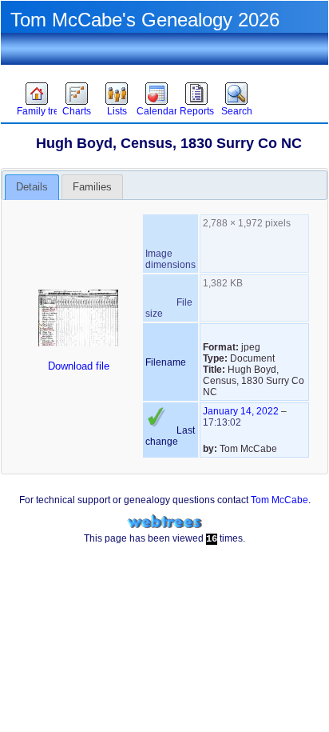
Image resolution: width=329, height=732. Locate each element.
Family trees (37, 111)
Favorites (38, 68)
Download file (78, 366)
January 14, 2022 (241, 411)
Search (236, 111)
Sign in (183, 68)
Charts (76, 111)
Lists (117, 111)
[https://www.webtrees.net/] (164, 522)
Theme (87, 68)
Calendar (156, 111)
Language (286, 68)
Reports (197, 111)
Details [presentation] (32, 187)
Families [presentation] (92, 187)
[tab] (32, 187)
